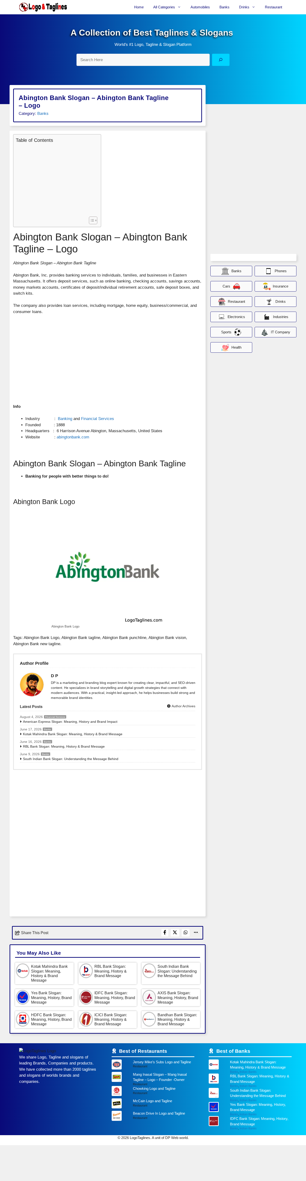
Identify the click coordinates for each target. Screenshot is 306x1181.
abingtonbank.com (73, 437)
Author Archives (183, 706)
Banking (65, 418)
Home (139, 7)
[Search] (221, 60)
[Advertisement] (56, 179)
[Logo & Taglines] (43, 7)
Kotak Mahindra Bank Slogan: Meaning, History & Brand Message (72, 734)
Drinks (244, 7)
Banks (224, 7)
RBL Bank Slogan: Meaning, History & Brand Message (64, 746)
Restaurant (273, 7)
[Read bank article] (250, 1066)
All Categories (164, 7)
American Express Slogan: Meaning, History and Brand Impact (70, 721)
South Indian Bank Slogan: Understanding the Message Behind (70, 759)
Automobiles (200, 7)
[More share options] (196, 932)
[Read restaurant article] (153, 1065)
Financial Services (97, 418)
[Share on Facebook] (164, 932)
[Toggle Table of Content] (90, 220)
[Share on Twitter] (175, 932)
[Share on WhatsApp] (186, 932)
